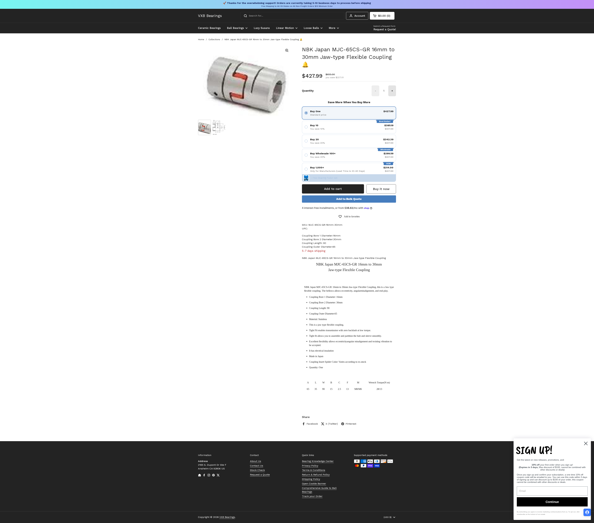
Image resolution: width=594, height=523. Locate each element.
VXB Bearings (210, 16)
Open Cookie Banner (314, 483)
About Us (255, 461)
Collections (214, 39)
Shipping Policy (311, 479)
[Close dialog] (586, 443)
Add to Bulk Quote (349, 198)
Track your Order (312, 496)
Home (201, 39)
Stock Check (257, 470)
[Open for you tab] (587, 512)
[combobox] (292, 15)
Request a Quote (260, 474)
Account (359, 15)
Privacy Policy (310, 465)
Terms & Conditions (313, 470)
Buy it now (381, 189)
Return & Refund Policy (316, 474)
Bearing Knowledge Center (318, 461)
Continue (552, 502)
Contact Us (256, 465)
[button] (382, 16)
